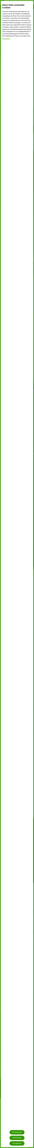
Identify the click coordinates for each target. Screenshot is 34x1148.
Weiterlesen (6, 39)
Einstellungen (17, 1138)
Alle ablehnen (17, 1143)
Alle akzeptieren (17, 1132)
